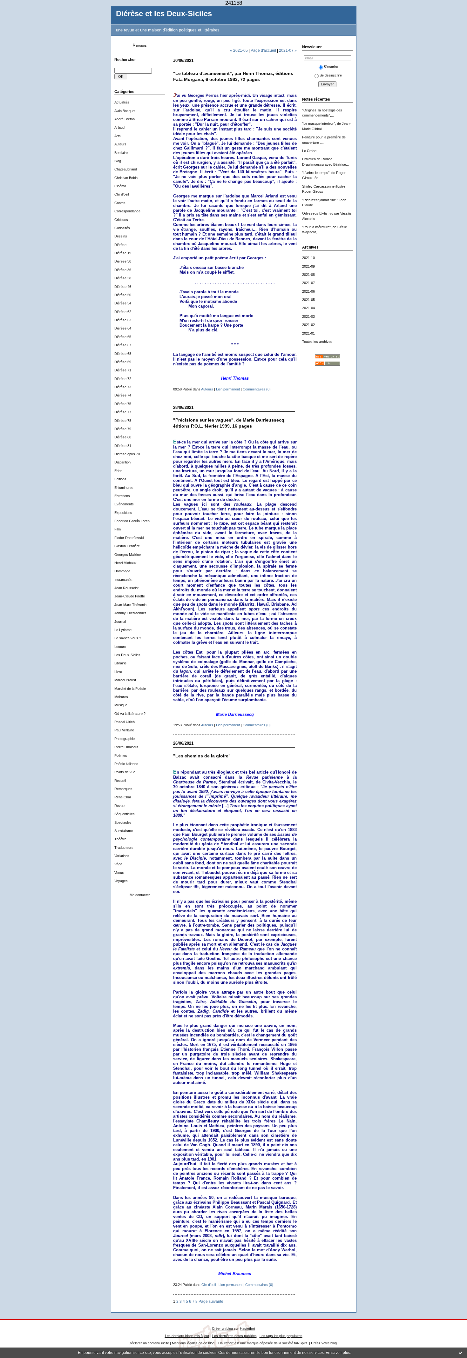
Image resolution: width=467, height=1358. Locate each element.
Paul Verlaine (124, 730)
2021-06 (308, 291)
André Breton (124, 119)
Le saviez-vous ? (127, 638)
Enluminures (123, 487)
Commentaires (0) (257, 389)
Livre (118, 672)
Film (117, 529)
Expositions (123, 513)
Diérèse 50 (122, 295)
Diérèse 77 (122, 412)
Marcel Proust (125, 680)
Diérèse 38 (122, 278)
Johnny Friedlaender (130, 613)
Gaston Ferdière (127, 546)
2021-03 (308, 316)
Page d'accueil (263, 50)
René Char (122, 797)
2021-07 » (288, 50)
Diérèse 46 (122, 287)
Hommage (122, 571)
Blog (117, 161)
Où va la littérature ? (130, 714)
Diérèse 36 (122, 270)
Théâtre (120, 839)
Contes (119, 203)
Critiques (121, 220)
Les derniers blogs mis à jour (187, 1336)
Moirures (121, 697)
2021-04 (308, 308)
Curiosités (122, 228)
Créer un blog (222, 1328)
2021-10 (308, 258)
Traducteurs (123, 847)
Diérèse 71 (122, 370)
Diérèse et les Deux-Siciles (164, 14)
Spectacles (123, 822)
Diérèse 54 (122, 303)
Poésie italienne (126, 764)
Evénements (124, 504)
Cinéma (120, 186)
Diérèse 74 (122, 395)
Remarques (123, 789)
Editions (120, 479)
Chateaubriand (125, 169)
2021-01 (308, 333)
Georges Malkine (127, 554)
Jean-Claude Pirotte (129, 596)
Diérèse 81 (122, 446)
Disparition (122, 462)
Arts (117, 136)
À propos (140, 45)
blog (333, 1343)
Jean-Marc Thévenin (130, 605)
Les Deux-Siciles (127, 655)
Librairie (120, 663)
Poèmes (120, 755)
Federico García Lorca (132, 521)
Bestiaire (121, 153)
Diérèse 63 (122, 320)
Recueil (120, 780)
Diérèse (120, 245)
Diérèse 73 (122, 387)
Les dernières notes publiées (234, 1336)
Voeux (119, 873)
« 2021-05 (239, 50)
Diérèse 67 (122, 345)
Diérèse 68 (122, 354)
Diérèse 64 (122, 328)
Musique (120, 705)
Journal (120, 621)
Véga (118, 864)
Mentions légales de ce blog (193, 1343)
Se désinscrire (331, 75)
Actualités (121, 102)
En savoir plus (338, 1352)
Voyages (121, 881)
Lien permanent (228, 389)
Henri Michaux (125, 563)
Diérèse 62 (122, 312)
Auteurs (120, 144)
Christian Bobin (126, 178)
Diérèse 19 (122, 253)
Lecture (120, 647)
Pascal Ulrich (124, 722)
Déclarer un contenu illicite (149, 1343)
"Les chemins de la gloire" (202, 756)
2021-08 (308, 274)
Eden (118, 471)
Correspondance (127, 211)
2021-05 (308, 300)
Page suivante (211, 1301)
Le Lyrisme (123, 630)
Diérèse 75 (122, 404)
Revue (119, 806)
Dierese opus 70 (127, 454)
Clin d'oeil (121, 194)
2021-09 (308, 266)
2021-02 (308, 325)
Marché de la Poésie (130, 688)
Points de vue (124, 772)
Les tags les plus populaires (281, 1336)
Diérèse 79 (122, 429)
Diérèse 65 (122, 337)
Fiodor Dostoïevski (129, 538)
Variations (121, 856)
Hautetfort (247, 1328)
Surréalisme (123, 831)
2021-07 (308, 283)
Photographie (124, 739)
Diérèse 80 (122, 437)
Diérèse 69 (122, 362)
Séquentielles (124, 814)
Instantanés (123, 580)
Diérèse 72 (122, 379)
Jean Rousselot (126, 588)
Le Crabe (309, 151)
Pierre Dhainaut (126, 747)
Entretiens (122, 496)
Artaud (119, 127)
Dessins (120, 236)
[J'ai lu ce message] (460, 1352)
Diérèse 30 (122, 261)
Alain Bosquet (124, 111)
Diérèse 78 (122, 421)
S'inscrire (331, 67)
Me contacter (140, 895)
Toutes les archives (317, 341)
